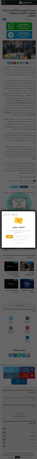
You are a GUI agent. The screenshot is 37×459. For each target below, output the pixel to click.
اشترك (9, 236)
